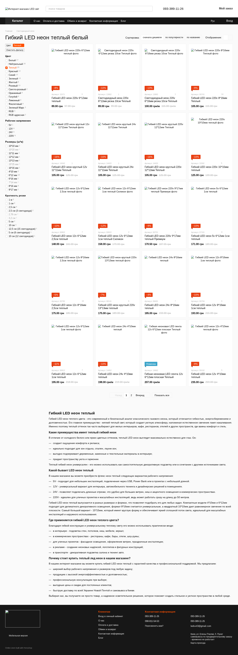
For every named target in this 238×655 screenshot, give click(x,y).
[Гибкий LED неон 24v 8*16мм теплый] (164, 275)
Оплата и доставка (53, 21)
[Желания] (206, 8)
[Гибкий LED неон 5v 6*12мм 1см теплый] (210, 206)
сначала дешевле (152, 37)
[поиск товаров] (150, 8)
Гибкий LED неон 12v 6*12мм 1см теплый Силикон (115, 237)
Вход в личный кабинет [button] (110, 616)
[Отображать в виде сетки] (225, 37)
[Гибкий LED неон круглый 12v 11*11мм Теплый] (71, 137)
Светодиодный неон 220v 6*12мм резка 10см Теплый (114, 99)
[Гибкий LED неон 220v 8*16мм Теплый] (210, 68)
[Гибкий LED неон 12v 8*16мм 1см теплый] (210, 275)
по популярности (174, 37)
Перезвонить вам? (154, 626)
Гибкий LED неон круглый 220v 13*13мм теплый (116, 306)
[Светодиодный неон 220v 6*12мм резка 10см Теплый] (117, 68)
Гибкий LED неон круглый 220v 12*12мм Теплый (163, 168)
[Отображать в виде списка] (230, 37)
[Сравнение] (196, 8)
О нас (37, 21)
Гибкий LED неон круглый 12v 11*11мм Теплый (69, 168)
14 (222, 94)
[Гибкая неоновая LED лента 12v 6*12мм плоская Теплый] (164, 344)
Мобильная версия (18, 635)
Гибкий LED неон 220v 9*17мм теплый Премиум (163, 237)
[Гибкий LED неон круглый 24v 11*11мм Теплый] (117, 137)
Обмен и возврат (77, 21)
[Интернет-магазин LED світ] (22, 618)
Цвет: (9, 45)
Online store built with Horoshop (18, 648)
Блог (123, 21)
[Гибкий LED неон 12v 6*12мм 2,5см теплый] (71, 206)
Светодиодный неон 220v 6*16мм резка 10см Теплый (161, 99)
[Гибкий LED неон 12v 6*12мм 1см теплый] (71, 344)
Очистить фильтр (14, 50)
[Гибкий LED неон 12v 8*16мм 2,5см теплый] (71, 275)
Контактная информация (103, 21)
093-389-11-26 (173, 8)
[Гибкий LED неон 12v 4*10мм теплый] (210, 344)
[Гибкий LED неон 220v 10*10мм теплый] (210, 137)
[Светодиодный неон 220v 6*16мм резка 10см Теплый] (164, 68)
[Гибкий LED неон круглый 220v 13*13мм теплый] (117, 275)
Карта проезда (198, 643)
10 (82, 301)
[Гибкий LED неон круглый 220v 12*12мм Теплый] (164, 137)
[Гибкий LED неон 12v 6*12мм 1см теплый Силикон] (117, 206)
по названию (193, 37)
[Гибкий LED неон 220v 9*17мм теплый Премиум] (164, 206)
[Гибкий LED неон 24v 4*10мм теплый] (117, 344)
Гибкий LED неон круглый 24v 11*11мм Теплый (116, 168)
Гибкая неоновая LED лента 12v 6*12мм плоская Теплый (164, 375)
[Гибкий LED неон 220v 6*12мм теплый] (71, 68)
